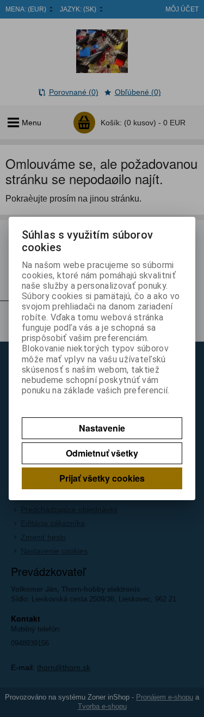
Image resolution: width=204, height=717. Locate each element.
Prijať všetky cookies (102, 478)
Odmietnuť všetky (102, 453)
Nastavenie (102, 428)
